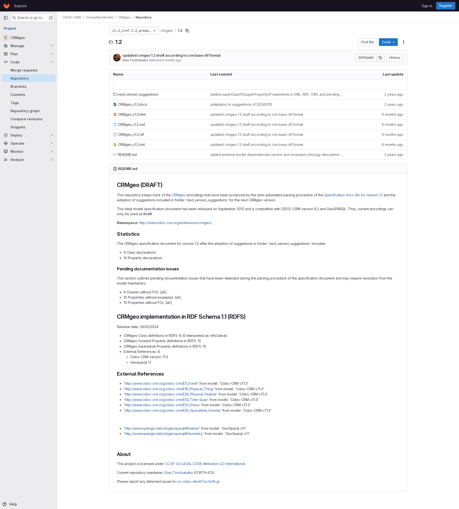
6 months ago (171, 60)
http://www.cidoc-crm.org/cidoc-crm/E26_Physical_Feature (171, 394)
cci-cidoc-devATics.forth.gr (198, 481)
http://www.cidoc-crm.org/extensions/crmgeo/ (175, 223)
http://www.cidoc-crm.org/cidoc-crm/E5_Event (161, 383)
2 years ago (393, 94)
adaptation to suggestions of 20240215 (241, 104)
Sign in (427, 6)
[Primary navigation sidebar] (6, 18)
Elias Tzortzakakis (135, 60)
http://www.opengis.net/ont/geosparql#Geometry (163, 434)
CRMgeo (179, 195)
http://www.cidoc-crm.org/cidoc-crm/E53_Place (162, 405)
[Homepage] (7, 6)
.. (114, 84)
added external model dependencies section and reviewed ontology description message (277, 155)
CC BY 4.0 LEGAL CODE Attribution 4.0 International (205, 464)
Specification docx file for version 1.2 (353, 195)
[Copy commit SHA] (380, 57)
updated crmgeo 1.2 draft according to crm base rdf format (172, 55)
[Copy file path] (187, 30)
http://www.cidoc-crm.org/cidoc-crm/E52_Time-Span (166, 400)
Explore (20, 6)
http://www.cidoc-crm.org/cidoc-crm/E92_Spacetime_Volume (172, 410)
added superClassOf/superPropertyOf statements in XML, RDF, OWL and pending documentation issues (277, 94)
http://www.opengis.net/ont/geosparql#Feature (162, 428)
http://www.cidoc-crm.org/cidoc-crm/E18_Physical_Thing (169, 389)
